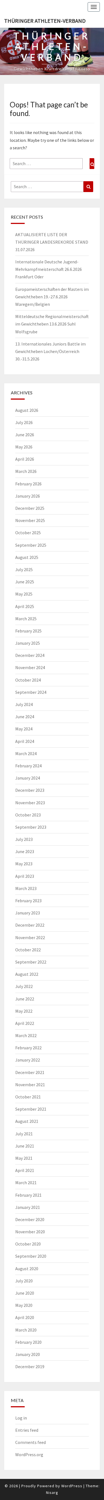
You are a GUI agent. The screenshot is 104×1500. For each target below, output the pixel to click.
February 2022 (28, 1047)
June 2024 (24, 716)
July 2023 (24, 839)
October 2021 (28, 1097)
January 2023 (27, 913)
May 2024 (23, 729)
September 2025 (30, 545)
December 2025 (29, 508)
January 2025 (27, 643)
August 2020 (26, 1268)
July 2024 (24, 704)
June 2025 (24, 581)
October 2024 (28, 680)
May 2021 (23, 1158)
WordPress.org (29, 1454)
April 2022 (24, 1023)
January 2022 (27, 1060)
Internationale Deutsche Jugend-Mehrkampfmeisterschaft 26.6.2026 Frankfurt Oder (48, 269)
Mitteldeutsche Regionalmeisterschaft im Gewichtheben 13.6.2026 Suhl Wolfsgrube (52, 324)
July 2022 (24, 986)
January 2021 (27, 1207)
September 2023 (30, 827)
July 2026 (24, 422)
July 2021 (24, 1133)
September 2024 (30, 692)
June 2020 (24, 1293)
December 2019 (29, 1366)
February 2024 (28, 765)
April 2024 (24, 741)
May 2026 (23, 447)
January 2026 (27, 496)
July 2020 (24, 1281)
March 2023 (26, 888)
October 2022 (28, 949)
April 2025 (24, 606)
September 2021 (30, 1109)
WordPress (71, 1485)
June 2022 (24, 999)
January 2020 (27, 1354)
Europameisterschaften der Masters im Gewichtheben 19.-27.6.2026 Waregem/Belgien (52, 296)
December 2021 (29, 1072)
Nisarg (52, 1492)
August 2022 (26, 974)
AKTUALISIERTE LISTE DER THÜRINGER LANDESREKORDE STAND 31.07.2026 (51, 242)
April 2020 (24, 1317)
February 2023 (28, 900)
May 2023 (23, 863)
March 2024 (26, 753)
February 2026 (28, 483)
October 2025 (28, 532)
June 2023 (24, 851)
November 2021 (30, 1084)
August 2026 (26, 410)
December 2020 (29, 1219)
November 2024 (30, 667)
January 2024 (27, 778)
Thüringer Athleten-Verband (45, 20)
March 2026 (26, 471)
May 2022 (23, 1011)
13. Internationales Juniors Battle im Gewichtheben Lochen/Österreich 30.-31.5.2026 (50, 351)
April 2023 (24, 876)
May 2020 (23, 1305)
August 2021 (26, 1121)
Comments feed (30, 1442)
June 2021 (24, 1146)
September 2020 (30, 1256)
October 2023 (28, 815)
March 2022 (26, 1035)
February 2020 (28, 1342)
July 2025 (24, 569)
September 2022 (30, 962)
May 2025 (23, 594)
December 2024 (29, 655)
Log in (21, 1418)
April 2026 (24, 459)
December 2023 (29, 790)
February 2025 (28, 631)
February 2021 (28, 1195)
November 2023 (30, 802)
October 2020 (28, 1244)
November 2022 (30, 937)
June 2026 (24, 434)
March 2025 (26, 618)
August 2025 (26, 557)
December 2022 (29, 925)
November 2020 (30, 1231)
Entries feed (26, 1430)
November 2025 (30, 520)
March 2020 (26, 1330)
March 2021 (26, 1182)
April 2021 (24, 1170)
